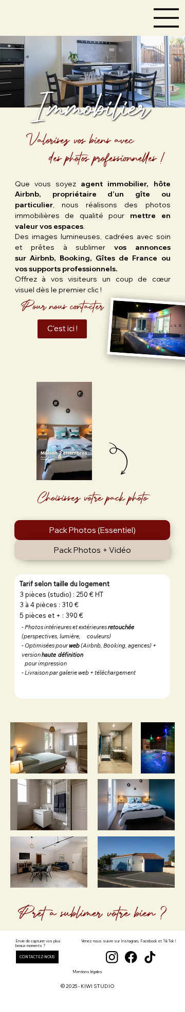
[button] (74, 468)
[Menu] (166, 18)
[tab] (92, 530)
